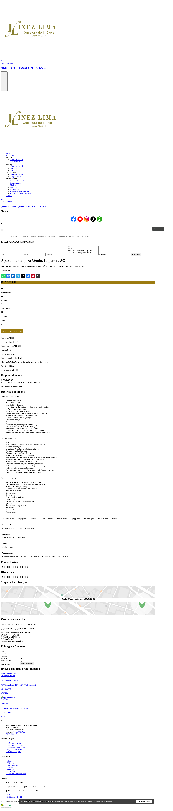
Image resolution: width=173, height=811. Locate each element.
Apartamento (15, 162)
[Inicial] (30, 59)
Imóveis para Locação (14, 745)
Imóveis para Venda (14, 743)
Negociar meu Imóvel (14, 750)
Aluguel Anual (15, 177)
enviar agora (135, 254)
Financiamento (15, 183)
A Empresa (10, 155)
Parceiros (13, 187)
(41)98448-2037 (19, 732)
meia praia (11, 354)
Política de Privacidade (15, 797)
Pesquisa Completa (17, 181)
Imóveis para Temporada (15, 747)
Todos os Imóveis (16, 160)
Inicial (8, 153)
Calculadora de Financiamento (21, 194)
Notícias (13, 185)
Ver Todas (158, 229)
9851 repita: (5, 664)
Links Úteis (14, 189)
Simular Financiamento (12, 331)
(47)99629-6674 (12, 734)
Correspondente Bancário (19, 191)
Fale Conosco (12, 795)
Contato (9, 196)
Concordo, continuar (144, 801)
